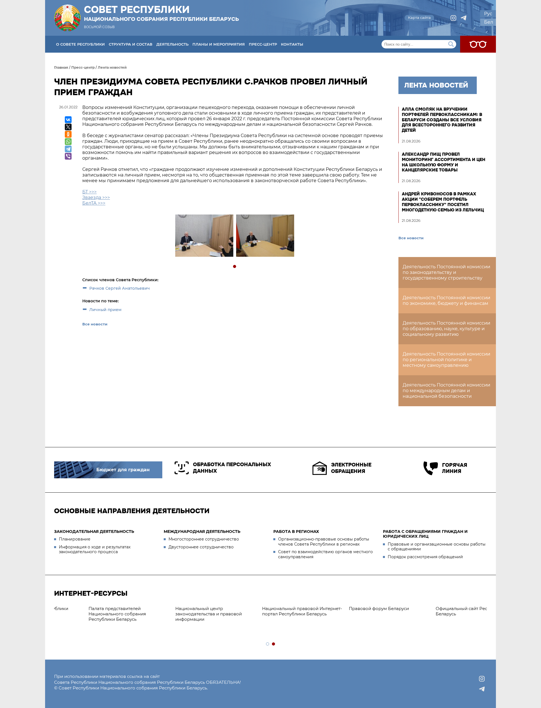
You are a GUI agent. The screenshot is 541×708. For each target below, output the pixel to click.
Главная (61, 67)
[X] (68, 127)
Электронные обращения (351, 468)
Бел (488, 22)
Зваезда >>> (96, 197)
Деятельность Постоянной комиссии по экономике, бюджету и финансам (446, 300)
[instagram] (453, 18)
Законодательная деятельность (94, 531)
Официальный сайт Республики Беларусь (352, 611)
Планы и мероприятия (218, 44)
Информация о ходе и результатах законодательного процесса (94, 549)
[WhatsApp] (68, 141)
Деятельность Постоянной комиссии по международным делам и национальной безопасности (446, 390)
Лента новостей (112, 67)
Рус (488, 13)
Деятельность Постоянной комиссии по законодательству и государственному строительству (446, 272)
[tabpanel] (204, 236)
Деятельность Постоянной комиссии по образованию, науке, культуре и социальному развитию (446, 328)
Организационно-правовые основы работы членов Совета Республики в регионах (323, 542)
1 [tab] (234, 266)
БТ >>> (89, 192)
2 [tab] (273, 644)
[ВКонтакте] (68, 119)
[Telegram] (68, 149)
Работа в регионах (296, 531)
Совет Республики (161, 13)
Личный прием (105, 309)
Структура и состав (130, 44)
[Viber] (68, 156)
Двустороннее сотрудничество (201, 547)
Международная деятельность (202, 531)
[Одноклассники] (68, 134)
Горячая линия (454, 468)
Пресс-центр (263, 44)
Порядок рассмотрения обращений (425, 556)
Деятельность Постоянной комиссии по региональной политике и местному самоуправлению (446, 359)
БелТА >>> (93, 203)
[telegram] (463, 18)
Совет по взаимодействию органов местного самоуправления (325, 554)
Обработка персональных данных (232, 467)
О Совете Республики (80, 44)
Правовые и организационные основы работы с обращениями (436, 547)
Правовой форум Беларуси (260, 608)
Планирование (74, 539)
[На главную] (67, 18)
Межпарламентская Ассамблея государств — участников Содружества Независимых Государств (438, 616)
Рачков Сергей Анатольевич (119, 288)
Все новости (94, 324)
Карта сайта (419, 17)
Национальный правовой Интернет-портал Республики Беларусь (184, 611)
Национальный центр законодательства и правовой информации (90, 614)
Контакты (292, 44)
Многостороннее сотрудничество (203, 539)
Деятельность (172, 44)
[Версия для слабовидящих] (478, 44)
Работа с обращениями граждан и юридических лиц (425, 534)
